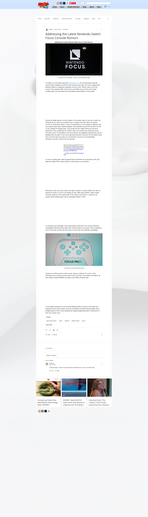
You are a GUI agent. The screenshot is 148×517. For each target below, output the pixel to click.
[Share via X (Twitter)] (50, 330)
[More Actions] (102, 364)
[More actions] (102, 29)
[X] (64, 3)
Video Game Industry (51, 320)
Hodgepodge (86, 18)
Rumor (83, 320)
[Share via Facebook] (46, 330)
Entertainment (56, 18)
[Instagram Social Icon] (67, 3)
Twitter (60, 320)
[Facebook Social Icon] (61, 3)
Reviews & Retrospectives (67, 18)
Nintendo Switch (75, 320)
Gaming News (47, 18)
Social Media (77, 18)
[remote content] (74, 106)
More (99, 18)
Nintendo (67, 320)
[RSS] (58, 3)
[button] (108, 18)
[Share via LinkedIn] (53, 330)
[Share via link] (57, 330)
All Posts (39, 18)
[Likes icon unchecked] (50, 371)
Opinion (93, 18)
